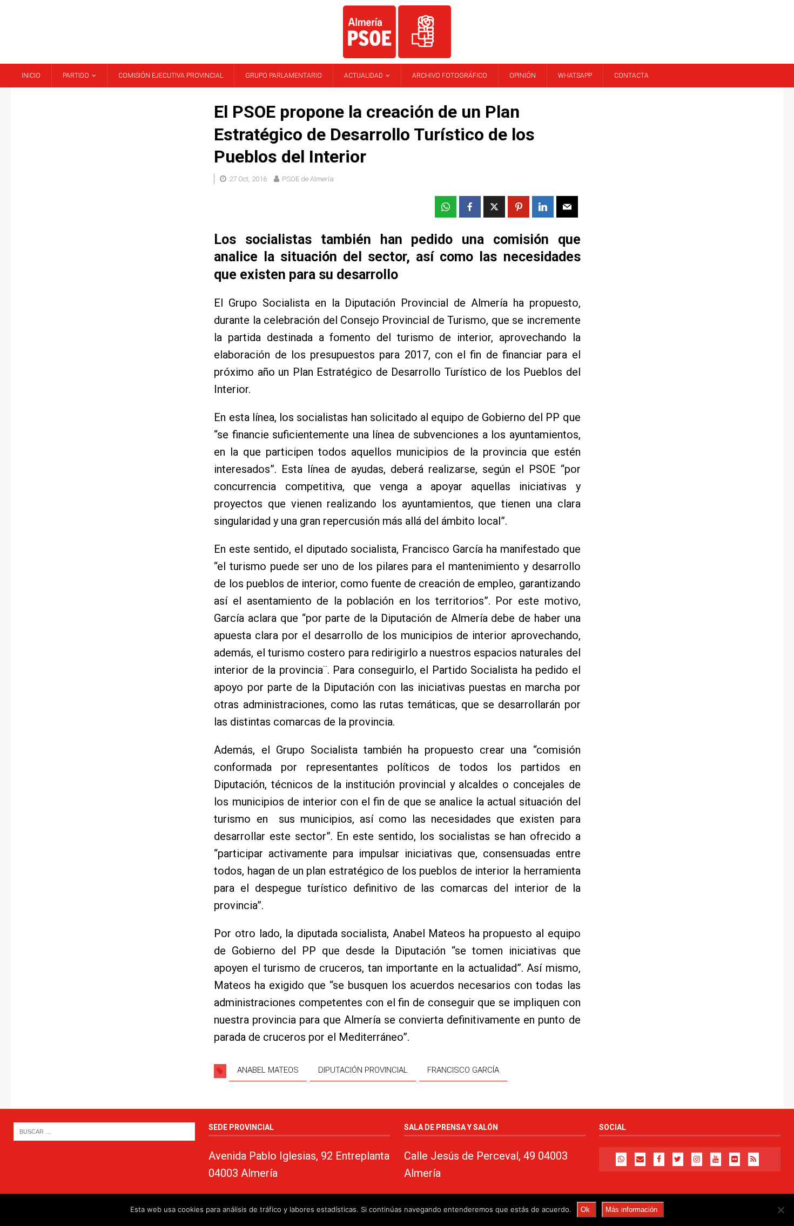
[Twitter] (677, 1159)
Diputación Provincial (363, 1070)
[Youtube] (715, 1159)
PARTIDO (76, 75)
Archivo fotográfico (449, 75)
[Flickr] (734, 1159)
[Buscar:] (104, 1131)
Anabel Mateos (268, 1070)
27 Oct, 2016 (248, 179)
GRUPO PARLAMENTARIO (283, 75)
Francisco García (463, 1070)
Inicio (31, 75)
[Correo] (640, 1159)
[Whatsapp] (621, 1159)
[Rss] (753, 1159)
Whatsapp (575, 75)
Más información (631, 1209)
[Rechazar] (780, 1209)
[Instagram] (696, 1159)
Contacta (631, 75)
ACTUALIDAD (363, 75)
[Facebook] (659, 1159)
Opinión (522, 75)
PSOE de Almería (308, 179)
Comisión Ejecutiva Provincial (170, 75)
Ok (585, 1209)
